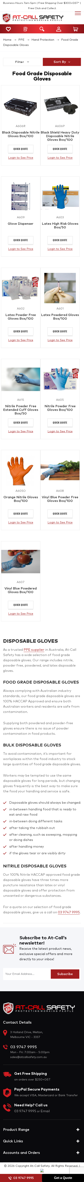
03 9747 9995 (23, 1178)
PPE (21, 39)
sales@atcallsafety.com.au (28, 1057)
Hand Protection (42, 39)
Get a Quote (63, 1178)
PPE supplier (34, 649)
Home (7, 39)
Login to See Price (20, 157)
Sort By (60, 62)
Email (45, 1111)
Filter (20, 62)
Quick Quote (20, 149)
